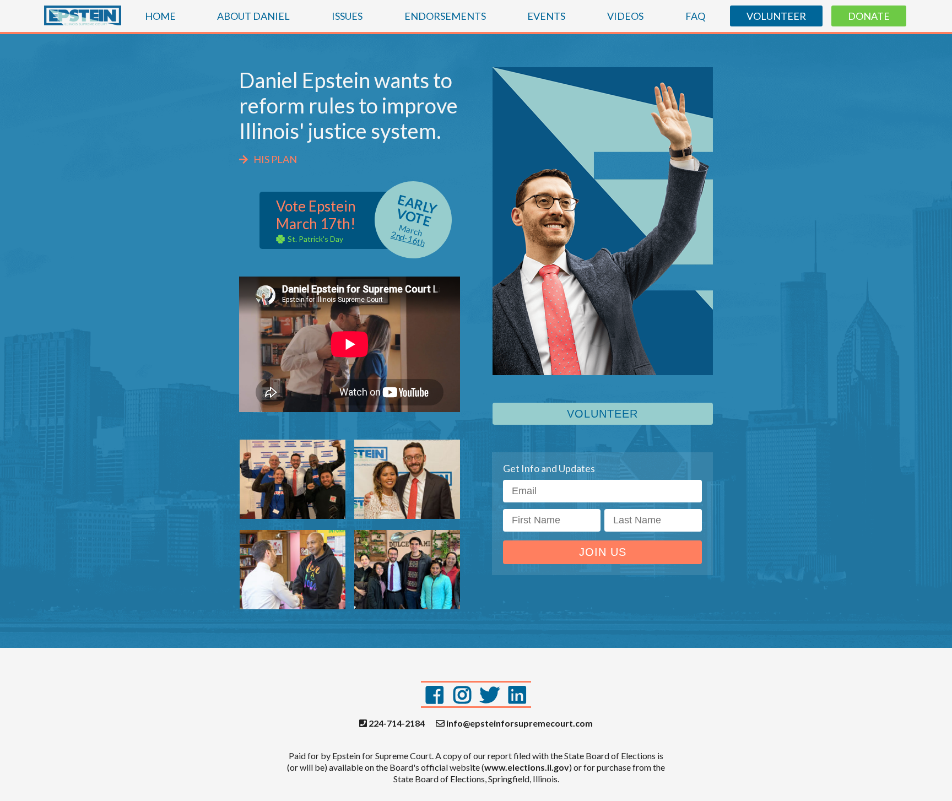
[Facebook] (434, 694)
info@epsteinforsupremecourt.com (519, 723)
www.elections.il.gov (526, 767)
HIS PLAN (275, 159)
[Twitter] (490, 694)
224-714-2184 (396, 723)
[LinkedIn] (517, 694)
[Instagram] (462, 694)
